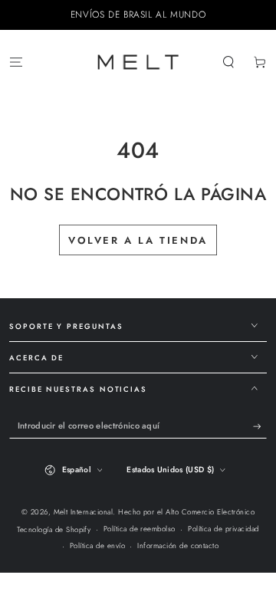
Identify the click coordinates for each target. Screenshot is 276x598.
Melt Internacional (83, 512)
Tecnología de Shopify (53, 529)
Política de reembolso (140, 529)
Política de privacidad (223, 529)
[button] (228, 61)
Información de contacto (178, 545)
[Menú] (16, 61)
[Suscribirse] (260, 426)
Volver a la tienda (138, 240)
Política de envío (97, 545)
